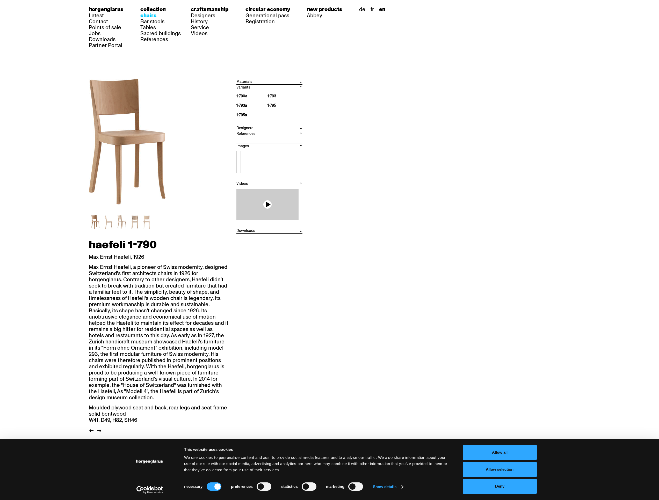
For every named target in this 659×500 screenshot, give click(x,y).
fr (372, 9)
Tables (148, 27)
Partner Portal (105, 45)
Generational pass (267, 15)
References (154, 39)
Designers (203, 15)
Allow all (500, 452)
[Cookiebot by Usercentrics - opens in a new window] (149, 490)
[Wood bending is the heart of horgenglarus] (267, 204)
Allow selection (499, 469)
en (382, 9)
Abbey (314, 15)
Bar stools (152, 21)
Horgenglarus (106, 9)
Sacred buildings (160, 33)
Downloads (102, 39)
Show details (384, 486)
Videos (199, 33)
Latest (96, 15)
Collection (153, 9)
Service (200, 27)
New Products (324, 9)
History (199, 21)
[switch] (264, 486)
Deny (499, 486)
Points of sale (105, 27)
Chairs (148, 15)
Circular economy (267, 9)
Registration (260, 21)
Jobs (94, 33)
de (362, 9)
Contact (98, 21)
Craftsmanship (210, 9)
